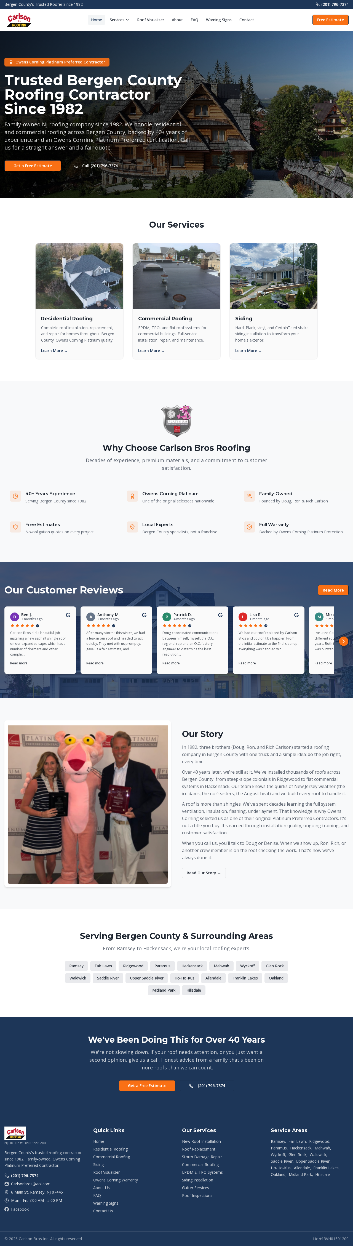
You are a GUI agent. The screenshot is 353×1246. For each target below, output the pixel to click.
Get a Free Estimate (33, 165)
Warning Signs (219, 19)
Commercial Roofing (111, 1156)
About (177, 19)
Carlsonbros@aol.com (30, 1183)
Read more (19, 663)
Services (117, 19)
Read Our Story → (204, 872)
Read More (333, 590)
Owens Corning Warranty (115, 1180)
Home (96, 19)
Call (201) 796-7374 (100, 165)
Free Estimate (330, 19)
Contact (246, 19)
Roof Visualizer (150, 19)
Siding (98, 1164)
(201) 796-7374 (335, 4)
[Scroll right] (344, 641)
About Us (101, 1187)
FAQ (194, 19)
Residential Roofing (110, 1149)
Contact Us (103, 1210)
